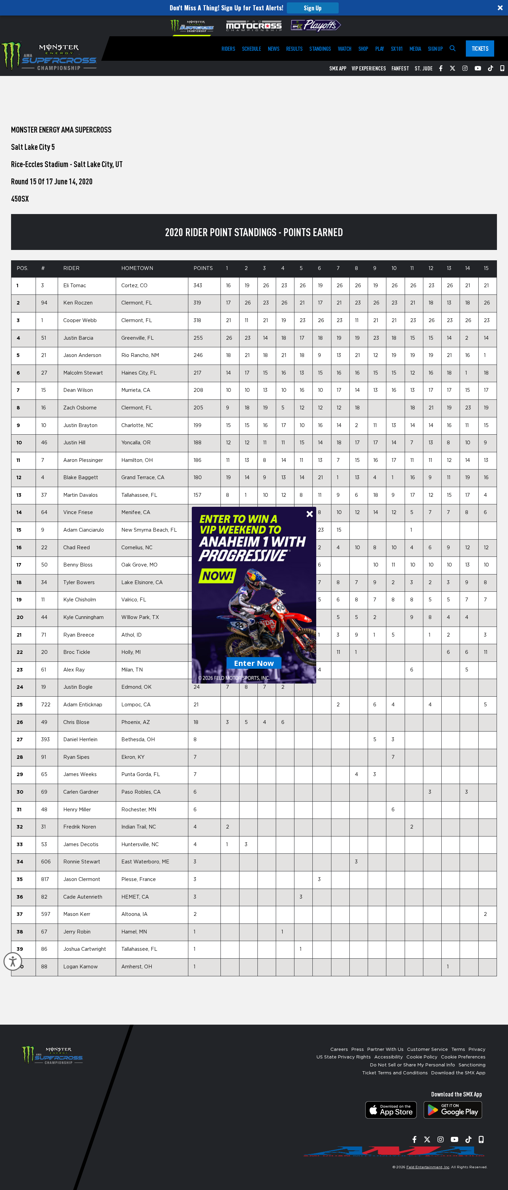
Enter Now (254, 662)
